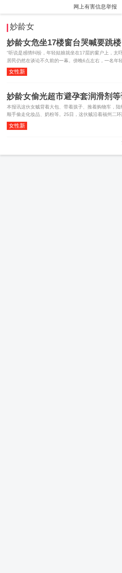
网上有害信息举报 (95, 7)
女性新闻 (17, 72)
